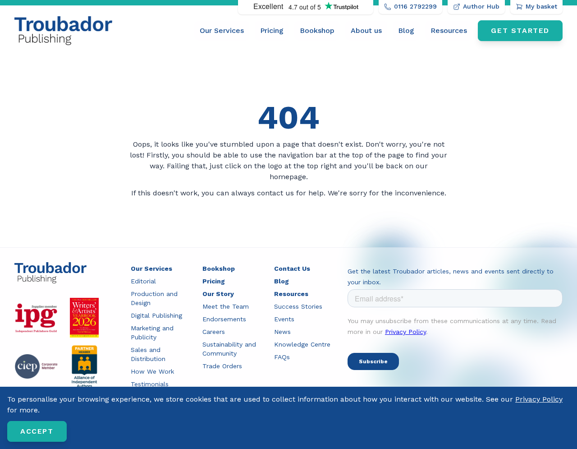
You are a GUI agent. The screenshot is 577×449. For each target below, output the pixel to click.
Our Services (222, 30)
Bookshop (317, 30)
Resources (448, 30)
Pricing (272, 30)
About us (366, 30)
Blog (406, 30)
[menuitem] (221, 31)
